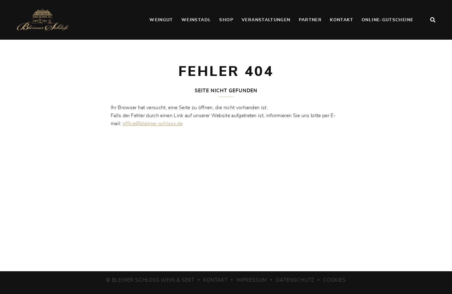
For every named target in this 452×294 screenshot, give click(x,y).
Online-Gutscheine (387, 20)
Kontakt (341, 20)
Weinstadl (196, 20)
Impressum (251, 280)
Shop (226, 20)
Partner (310, 20)
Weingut (161, 20)
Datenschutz (295, 280)
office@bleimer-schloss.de (153, 123)
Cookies (334, 280)
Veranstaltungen (266, 20)
